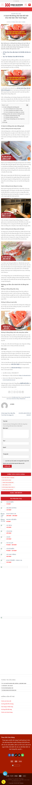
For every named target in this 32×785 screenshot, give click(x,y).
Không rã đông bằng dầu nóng (13, 115)
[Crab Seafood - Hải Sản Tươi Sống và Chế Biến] (14, 5)
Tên (4, 440)
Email (4, 447)
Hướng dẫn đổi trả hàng (7, 703)
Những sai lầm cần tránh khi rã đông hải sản (13, 113)
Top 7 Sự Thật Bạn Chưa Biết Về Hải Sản (13, 56)
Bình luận (5, 428)
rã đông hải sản (22, 398)
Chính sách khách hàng (7, 712)
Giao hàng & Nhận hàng (7, 706)
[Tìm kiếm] (26, 5)
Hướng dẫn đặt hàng (6, 709)
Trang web (5, 454)
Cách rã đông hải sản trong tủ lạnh (14, 108)
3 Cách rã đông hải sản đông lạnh (11, 107)
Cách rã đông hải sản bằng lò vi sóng (14, 110)
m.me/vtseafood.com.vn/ (9, 380)
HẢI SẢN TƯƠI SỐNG (19, 778)
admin (23, 21)
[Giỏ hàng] (29, 5)
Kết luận (5, 122)
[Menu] (2, 5)
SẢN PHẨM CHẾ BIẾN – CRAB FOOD (11, 779)
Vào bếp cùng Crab (16, 13)
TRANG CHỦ (11, 778)
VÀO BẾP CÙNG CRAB (24, 779)
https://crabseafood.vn (25, 375)
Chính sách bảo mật (6, 701)
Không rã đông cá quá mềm (12, 117)
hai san (9, 398)
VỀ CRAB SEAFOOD (16, 781)
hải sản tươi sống (21, 88)
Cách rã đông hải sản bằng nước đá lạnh (15, 112)
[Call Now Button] (3, 782)
